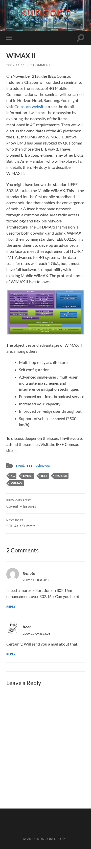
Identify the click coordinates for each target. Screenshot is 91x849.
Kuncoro (46, 839)
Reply (11, 606)
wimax (16, 483)
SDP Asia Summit (20, 523)
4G (13, 476)
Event (19, 465)
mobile (61, 476)
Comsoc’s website (30, 106)
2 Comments (41, 65)
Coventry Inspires (21, 503)
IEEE (29, 465)
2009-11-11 (15, 65)
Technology (42, 465)
